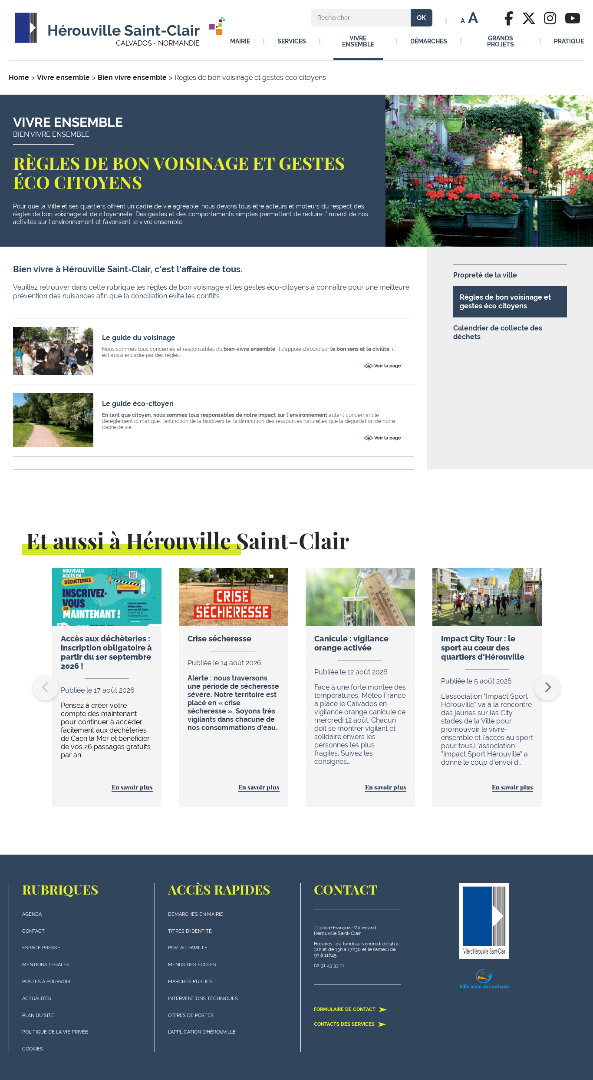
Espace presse (41, 948)
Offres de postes (191, 1015)
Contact (33, 931)
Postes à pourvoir (46, 981)
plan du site (38, 1015)
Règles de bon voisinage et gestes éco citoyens (505, 301)
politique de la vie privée (55, 1032)
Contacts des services (345, 1024)
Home (19, 77)
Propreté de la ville (485, 275)
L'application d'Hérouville (202, 1032)
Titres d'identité (190, 931)
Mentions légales (45, 965)
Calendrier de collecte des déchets (497, 332)
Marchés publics (190, 981)
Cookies (32, 1049)
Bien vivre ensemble (132, 77)
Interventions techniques (203, 998)
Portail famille (188, 948)
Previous (46, 687)
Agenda (32, 914)
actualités (36, 998)
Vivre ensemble (63, 77)
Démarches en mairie (195, 914)
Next (547, 687)
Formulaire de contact (345, 1009)
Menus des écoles (192, 965)
